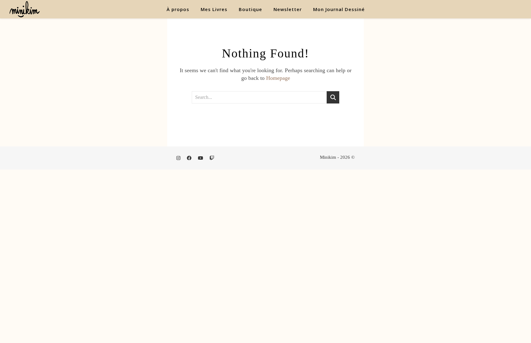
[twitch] (212, 158)
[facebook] (190, 158)
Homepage (278, 78)
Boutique (250, 9)
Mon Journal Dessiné (339, 9)
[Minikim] (24, 9)
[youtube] (201, 158)
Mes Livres (214, 9)
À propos (178, 9)
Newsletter (287, 9)
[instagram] (179, 158)
